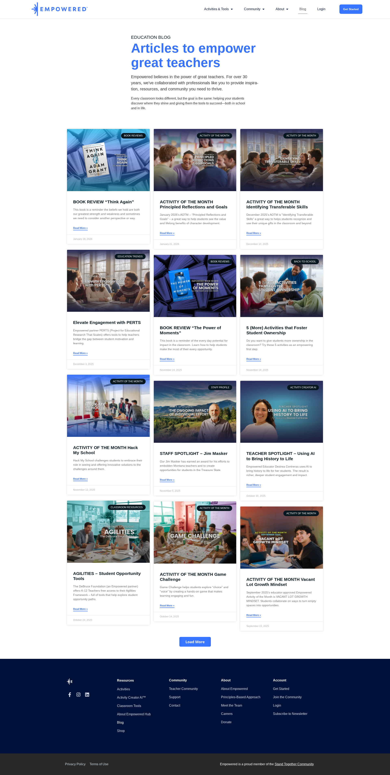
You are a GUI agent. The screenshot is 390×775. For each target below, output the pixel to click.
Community (252, 9)
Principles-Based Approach (240, 697)
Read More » (80, 228)
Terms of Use (99, 764)
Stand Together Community (294, 764)
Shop (121, 731)
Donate (226, 722)
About (280, 9)
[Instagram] (78, 694)
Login (321, 9)
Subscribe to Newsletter (290, 713)
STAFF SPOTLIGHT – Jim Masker (194, 453)
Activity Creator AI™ (131, 697)
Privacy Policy (75, 764)
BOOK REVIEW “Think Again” (103, 201)
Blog (302, 9)
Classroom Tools (129, 706)
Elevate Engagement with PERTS (107, 322)
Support (174, 697)
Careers (227, 713)
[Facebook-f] (69, 694)
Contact (174, 705)
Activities (123, 689)
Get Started (351, 9)
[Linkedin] (87, 694)
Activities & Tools (216, 9)
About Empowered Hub (134, 714)
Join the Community (287, 697)
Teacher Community (183, 689)
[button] (195, 642)
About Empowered (234, 689)
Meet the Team (231, 705)
